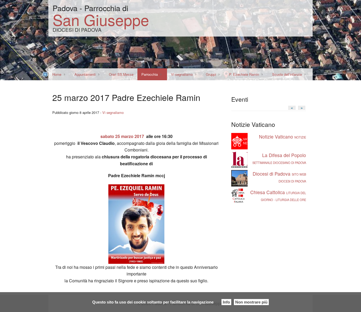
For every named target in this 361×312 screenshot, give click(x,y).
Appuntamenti (85, 74)
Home (56, 74)
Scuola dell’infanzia (287, 74)
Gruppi (211, 74)
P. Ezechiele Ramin (244, 74)
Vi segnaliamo (182, 74)
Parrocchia (149, 74)
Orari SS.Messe (121, 74)
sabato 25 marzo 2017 (122, 136)
